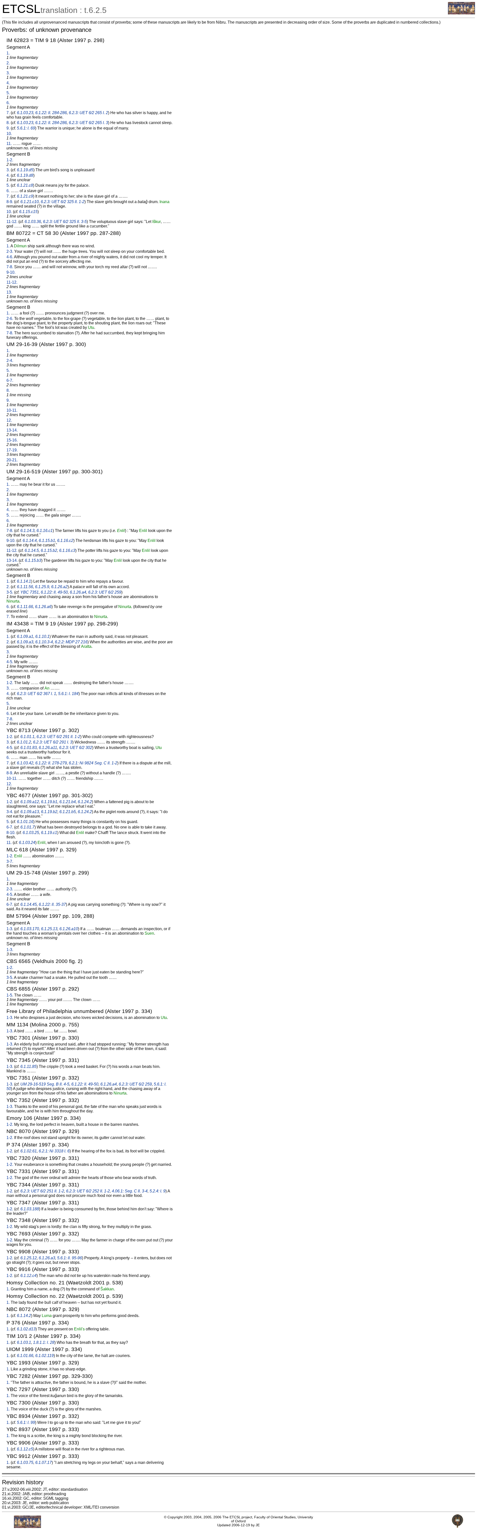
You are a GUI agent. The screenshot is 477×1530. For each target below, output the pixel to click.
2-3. (9, 251)
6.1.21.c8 (25, 185)
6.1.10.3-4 (44, 642)
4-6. (9, 257)
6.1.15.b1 (47, 540)
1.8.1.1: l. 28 (43, 1342)
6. (8, 103)
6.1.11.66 (25, 607)
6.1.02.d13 (26, 1329)
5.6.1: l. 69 (26, 128)
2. (8, 63)
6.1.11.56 (25, 587)
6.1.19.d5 (25, 170)
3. (8, 73)
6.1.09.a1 (25, 636)
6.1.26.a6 (43, 607)
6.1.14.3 (27, 530)
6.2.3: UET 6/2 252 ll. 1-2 (88, 1191)
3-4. (9, 812)
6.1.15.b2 (49, 550)
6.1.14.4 (30, 540)
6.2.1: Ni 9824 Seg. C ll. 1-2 (93, 763)
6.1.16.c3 (67, 550)
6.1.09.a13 (29, 812)
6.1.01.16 (25, 822)
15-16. (12, 440)
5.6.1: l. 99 (26, 1422)
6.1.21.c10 (29, 202)
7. (8, 113)
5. (8, 93)
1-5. (9, 995)
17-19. (12, 450)
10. (9, 133)
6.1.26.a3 (47, 1258)
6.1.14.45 (28, 904)
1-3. (9, 929)
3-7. (9, 861)
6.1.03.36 (33, 221)
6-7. (9, 380)
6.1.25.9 (42, 587)
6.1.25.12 (28, 1258)
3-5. (9, 592)
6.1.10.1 (42, 636)
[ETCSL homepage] (461, 13)
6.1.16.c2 (65, 540)
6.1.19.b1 (49, 802)
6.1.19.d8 (25, 175)
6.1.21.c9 (25, 196)
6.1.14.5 (32, 550)
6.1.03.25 (31, 833)
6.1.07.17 (43, 1462)
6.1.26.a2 (59, 587)
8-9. (9, 202)
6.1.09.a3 (25, 642)
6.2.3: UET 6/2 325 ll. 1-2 (62, 202)
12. (9, 420)
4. (8, 83)
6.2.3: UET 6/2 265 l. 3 (88, 123)
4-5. (9, 662)
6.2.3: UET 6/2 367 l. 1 (36, 694)
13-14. (12, 430)
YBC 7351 (29, 592)
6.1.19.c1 (49, 833)
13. (9, 292)
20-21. (12, 460)
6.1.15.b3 (33, 560)
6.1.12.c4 (28, 1275)
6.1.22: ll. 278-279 (51, 763)
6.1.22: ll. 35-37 (52, 904)
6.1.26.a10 (68, 929)
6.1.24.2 (85, 802)
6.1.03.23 (25, 113)
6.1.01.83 (28, 747)
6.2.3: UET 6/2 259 (104, 592)
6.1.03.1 (24, 1342)
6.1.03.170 (29, 929)
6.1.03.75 (25, 1462)
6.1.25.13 (49, 929)
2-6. (9, 318)
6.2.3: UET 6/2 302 (75, 747)
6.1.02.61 (28, 1151)
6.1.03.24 (27, 842)
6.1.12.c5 (25, 1449)
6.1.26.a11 (48, 747)
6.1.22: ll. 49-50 (54, 592)
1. (8, 53)
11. (9, 143)
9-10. (10, 272)
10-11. (11, 410)
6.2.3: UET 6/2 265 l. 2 (88, 113)
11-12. (11, 221)
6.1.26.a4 (78, 592)
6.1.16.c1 (45, 530)
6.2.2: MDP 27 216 (71, 642)
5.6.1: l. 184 (68, 694)
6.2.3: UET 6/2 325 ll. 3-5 (65, 221)
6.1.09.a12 (29, 802)
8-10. (10, 833)
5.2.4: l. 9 (157, 1191)
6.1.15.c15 (28, 212)
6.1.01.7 (27, 827)
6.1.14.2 (24, 1315)
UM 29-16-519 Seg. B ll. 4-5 (44, 1084)
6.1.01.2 (24, 742)
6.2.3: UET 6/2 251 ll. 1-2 (42, 1191)
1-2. (9, 160)
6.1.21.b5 (67, 812)
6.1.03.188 (29, 1209)
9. (8, 128)
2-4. (9, 360)
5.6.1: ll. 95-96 (69, 1258)
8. (8, 123)
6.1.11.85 (28, 1066)
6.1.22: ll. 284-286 (51, 113)
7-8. (9, 267)
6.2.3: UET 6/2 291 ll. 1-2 (58, 737)
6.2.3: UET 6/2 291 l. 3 (52, 742)
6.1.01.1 (27, 737)
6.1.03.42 (25, 763)
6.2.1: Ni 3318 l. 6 (54, 1151)
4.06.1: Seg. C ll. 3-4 (130, 1191)
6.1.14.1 (24, 581)
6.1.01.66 (25, 1356)
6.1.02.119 (44, 1356)
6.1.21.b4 (67, 802)
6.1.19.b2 (49, 812)
